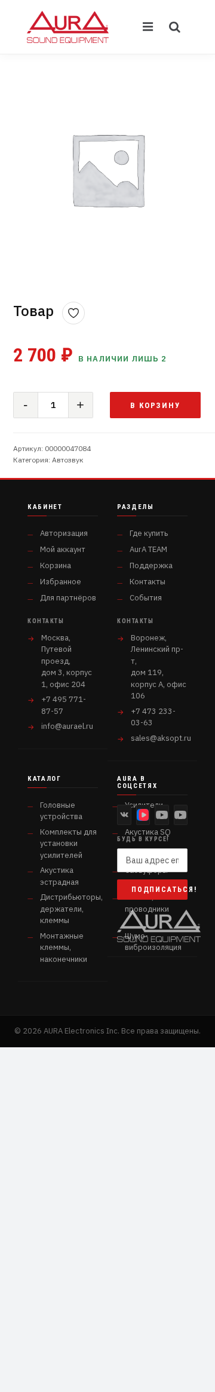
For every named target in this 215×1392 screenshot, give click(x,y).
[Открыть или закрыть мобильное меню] (149, 27)
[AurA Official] (162, 815)
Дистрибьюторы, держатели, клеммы (71, 908)
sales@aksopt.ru (161, 738)
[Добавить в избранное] (73, 313)
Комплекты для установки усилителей (68, 843)
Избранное (60, 582)
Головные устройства (61, 811)
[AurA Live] (181, 815)
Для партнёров (68, 598)
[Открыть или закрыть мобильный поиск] (175, 27)
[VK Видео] (143, 815)
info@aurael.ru (67, 726)
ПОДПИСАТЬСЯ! (159, 889)
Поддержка (151, 565)
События (146, 598)
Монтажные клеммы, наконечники (63, 947)
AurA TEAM (148, 549)
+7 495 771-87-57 (63, 705)
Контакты (147, 582)
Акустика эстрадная (59, 876)
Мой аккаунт (62, 549)
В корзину (155, 405)
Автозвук (68, 459)
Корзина (55, 565)
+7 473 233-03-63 (153, 717)
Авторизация (64, 533)
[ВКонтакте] (124, 815)
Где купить (149, 533)
